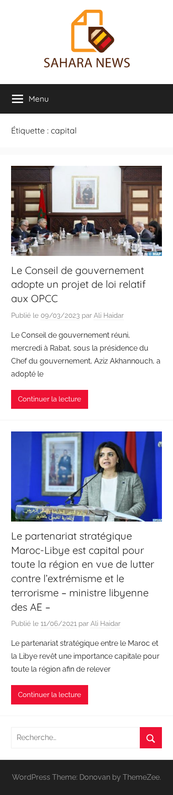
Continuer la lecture (49, 399)
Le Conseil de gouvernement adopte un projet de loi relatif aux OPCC (78, 284)
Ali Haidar (109, 315)
